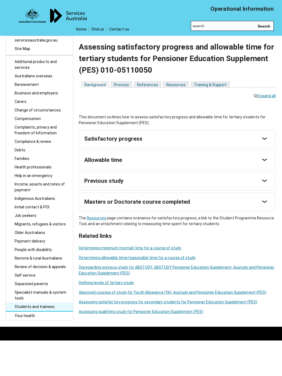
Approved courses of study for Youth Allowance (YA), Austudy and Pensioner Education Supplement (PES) (172, 292)
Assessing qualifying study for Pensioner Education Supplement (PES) (141, 311)
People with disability (33, 249)
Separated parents (31, 284)
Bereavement (27, 84)
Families (22, 158)
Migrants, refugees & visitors (40, 224)
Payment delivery (30, 241)
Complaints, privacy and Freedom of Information (36, 130)
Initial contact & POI (32, 207)
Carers (20, 101)
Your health (25, 316)
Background (95, 85)
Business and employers (36, 93)
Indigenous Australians (35, 198)
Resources (176, 85)
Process (121, 85)
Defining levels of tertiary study (106, 282)
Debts (20, 150)
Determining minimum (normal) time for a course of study (130, 248)
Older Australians (30, 232)
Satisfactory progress (113, 138)
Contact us (119, 29)
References (147, 85)
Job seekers (25, 215)
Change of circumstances (38, 110)
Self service (25, 275)
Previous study (104, 181)
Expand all (267, 96)
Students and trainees (35, 306)
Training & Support (210, 85)
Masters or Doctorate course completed (137, 201)
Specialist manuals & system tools (40, 295)
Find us (98, 29)
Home (81, 29)
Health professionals (33, 167)
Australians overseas (33, 76)
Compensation (28, 118)
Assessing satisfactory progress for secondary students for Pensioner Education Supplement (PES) (168, 302)
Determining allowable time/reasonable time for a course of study (137, 257)
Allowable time (103, 160)
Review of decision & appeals (40, 267)
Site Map (22, 49)
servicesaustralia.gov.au (36, 40)
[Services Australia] (39, 18)
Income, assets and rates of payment (40, 187)
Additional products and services (36, 64)
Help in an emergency (33, 175)
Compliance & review (33, 141)
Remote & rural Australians (38, 258)
